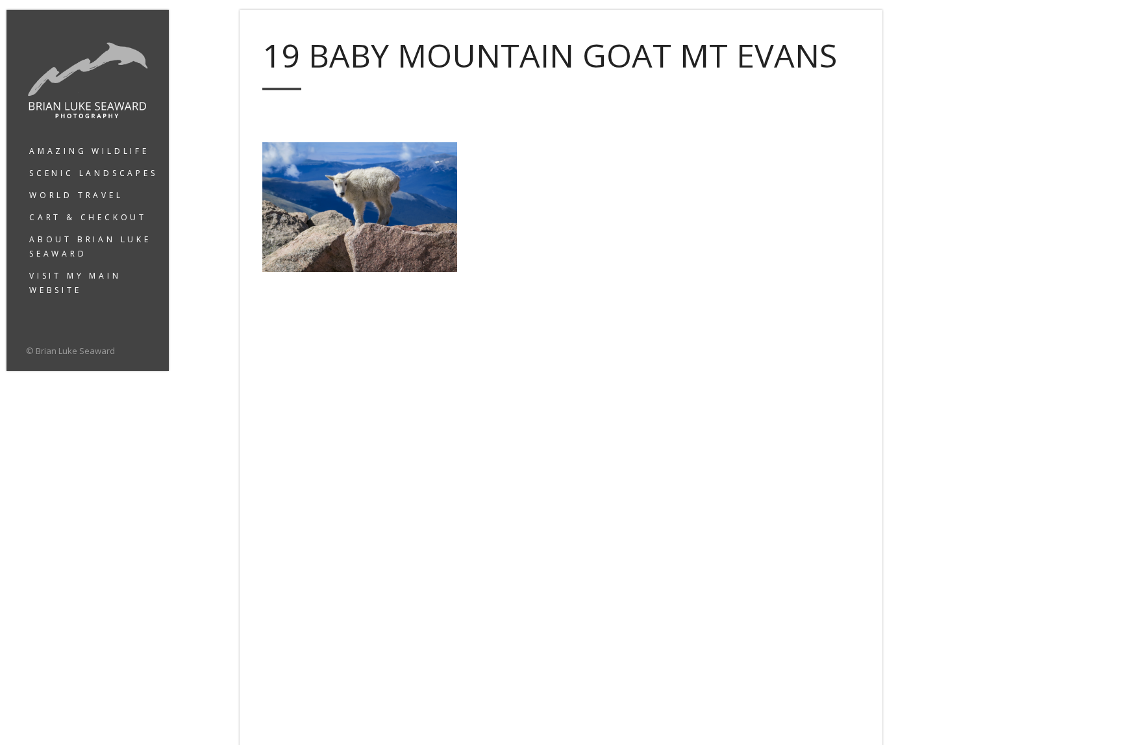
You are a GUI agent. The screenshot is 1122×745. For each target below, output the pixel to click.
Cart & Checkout (88, 217)
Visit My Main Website (75, 283)
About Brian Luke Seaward (90, 246)
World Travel (76, 195)
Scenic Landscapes (93, 173)
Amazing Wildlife (89, 151)
